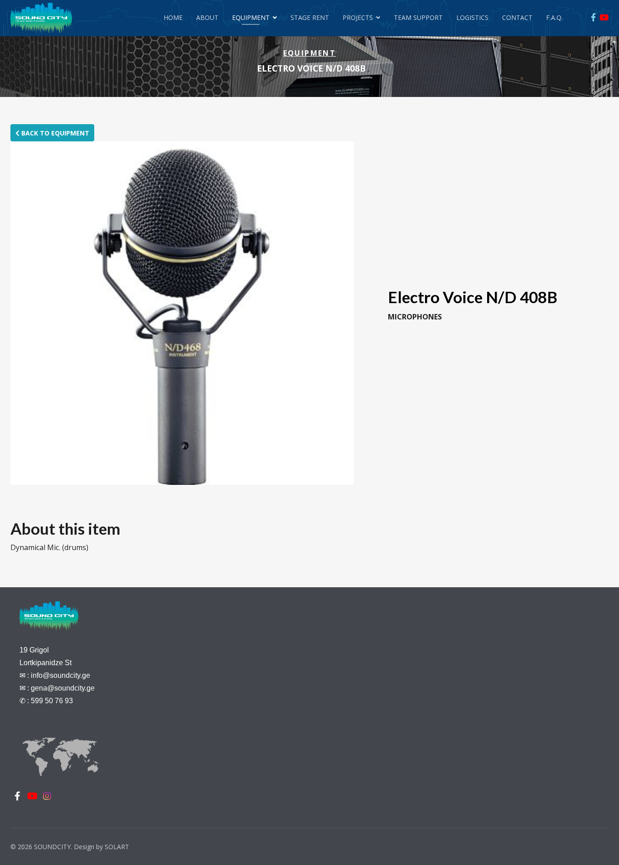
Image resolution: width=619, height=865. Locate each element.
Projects (358, 17)
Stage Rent (309, 17)
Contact (517, 17)
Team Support (418, 17)
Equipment (251, 17)
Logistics (472, 17)
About (207, 17)
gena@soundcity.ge (63, 688)
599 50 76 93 (52, 701)
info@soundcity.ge (60, 675)
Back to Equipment (54, 133)
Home (173, 17)
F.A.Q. (554, 17)
